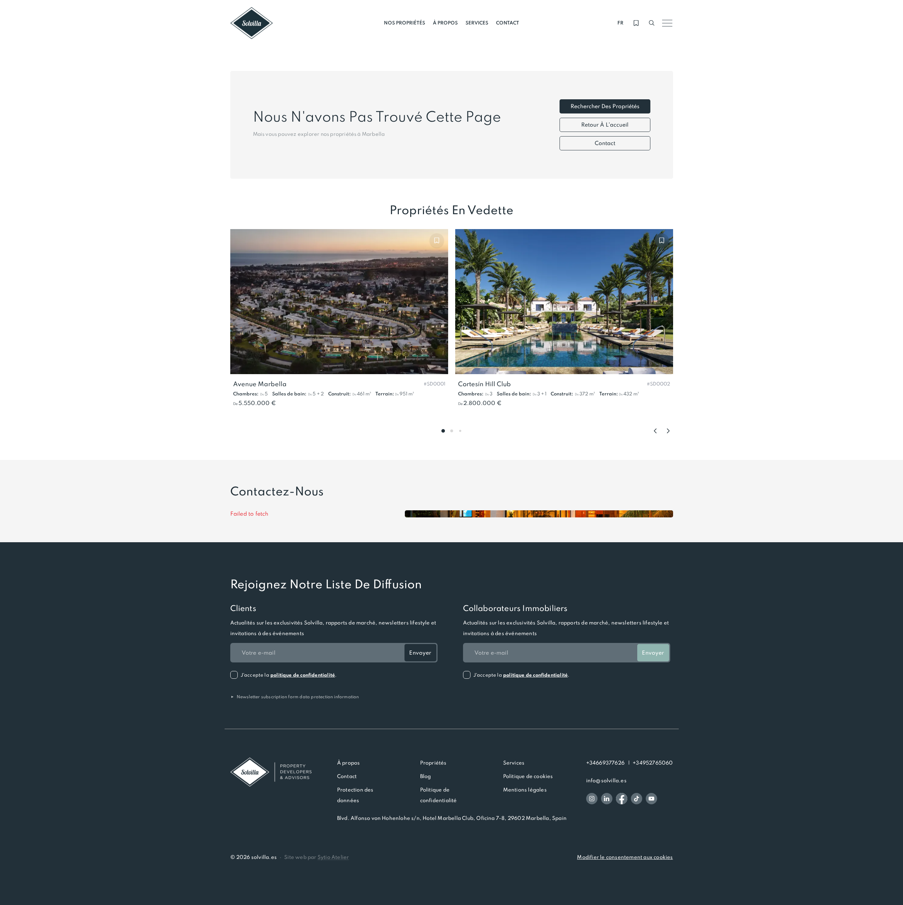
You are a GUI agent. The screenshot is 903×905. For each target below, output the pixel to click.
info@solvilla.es (606, 780)
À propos (348, 763)
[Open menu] (667, 23)
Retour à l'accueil (604, 124)
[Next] (668, 431)
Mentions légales (525, 790)
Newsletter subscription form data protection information (294, 696)
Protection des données (355, 795)
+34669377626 (605, 763)
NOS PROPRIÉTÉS (404, 23)
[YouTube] (651, 798)
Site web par (316, 857)
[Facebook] (621, 798)
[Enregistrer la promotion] (437, 240)
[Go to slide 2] (451, 431)
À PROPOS (445, 23)
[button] (434, 383)
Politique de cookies (528, 776)
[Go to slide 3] (460, 431)
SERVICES (477, 23)
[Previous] (655, 431)
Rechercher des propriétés (605, 106)
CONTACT (507, 23)
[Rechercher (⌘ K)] (651, 23)
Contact (605, 143)
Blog (425, 776)
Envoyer (420, 652)
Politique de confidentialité (438, 795)
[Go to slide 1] (443, 431)
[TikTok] (636, 798)
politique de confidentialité (302, 675)
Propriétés (433, 763)
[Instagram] (592, 798)
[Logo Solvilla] (271, 772)
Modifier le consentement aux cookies (625, 857)
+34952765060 (653, 763)
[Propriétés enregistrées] (636, 23)
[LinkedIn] (606, 798)
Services (514, 763)
